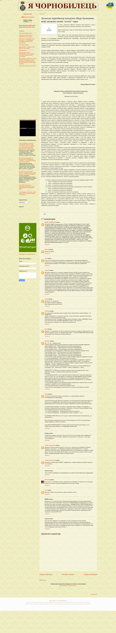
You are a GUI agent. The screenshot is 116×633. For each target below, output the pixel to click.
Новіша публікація (46, 574)
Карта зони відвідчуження (25, 33)
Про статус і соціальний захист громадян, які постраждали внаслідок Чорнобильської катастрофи (27, 40)
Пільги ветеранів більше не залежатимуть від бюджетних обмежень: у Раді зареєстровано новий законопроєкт (27, 160)
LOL (46, 258)
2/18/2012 (47, 529)
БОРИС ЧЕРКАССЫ (50, 222)
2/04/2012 (47, 306)
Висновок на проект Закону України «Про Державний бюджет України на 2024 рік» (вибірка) (27, 173)
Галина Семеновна (50, 445)
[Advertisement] (27, 93)
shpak (46, 299)
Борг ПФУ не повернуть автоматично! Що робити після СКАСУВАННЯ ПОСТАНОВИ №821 (27, 187)
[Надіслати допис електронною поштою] (44, 214)
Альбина (47, 341)
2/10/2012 (47, 514)
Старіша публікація (90, 574)
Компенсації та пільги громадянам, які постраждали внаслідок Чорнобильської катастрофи (26, 54)
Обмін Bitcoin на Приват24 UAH (27, 254)
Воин (46, 394)
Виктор (47, 249)
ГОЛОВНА (21, 31)
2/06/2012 (47, 494)
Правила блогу (23, 50)
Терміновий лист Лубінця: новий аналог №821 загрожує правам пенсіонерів (27, 193)
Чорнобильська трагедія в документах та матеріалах (26, 36)
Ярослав (47, 479)
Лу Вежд (47, 311)
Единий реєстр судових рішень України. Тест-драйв (27, 47)
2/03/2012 (47, 244)
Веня (46, 329)
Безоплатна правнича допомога (27, 66)
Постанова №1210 (24, 44)
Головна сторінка (68, 574)
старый (47, 270)
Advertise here (94, 594)
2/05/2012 (47, 485)
